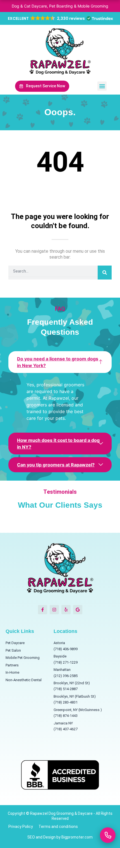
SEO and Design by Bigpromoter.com (60, 837)
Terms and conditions (58, 826)
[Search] (105, 273)
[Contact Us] (108, 835)
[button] (60, 18)
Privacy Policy (20, 826)
